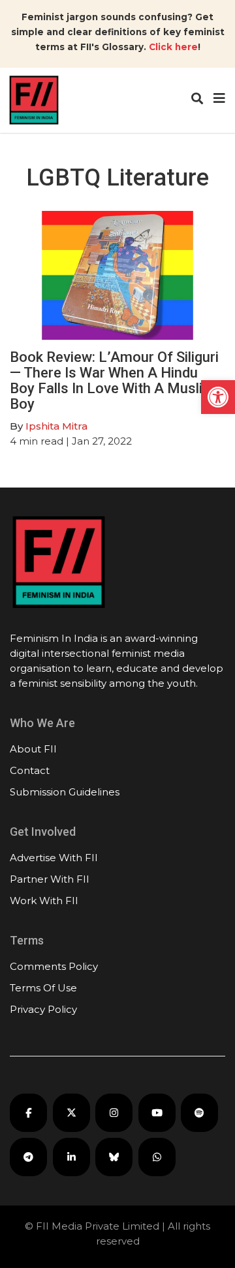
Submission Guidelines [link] (64, 792)
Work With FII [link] (44, 900)
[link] (218, 397)
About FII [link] (33, 749)
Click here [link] (173, 47)
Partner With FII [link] (49, 879)
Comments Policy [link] (54, 966)
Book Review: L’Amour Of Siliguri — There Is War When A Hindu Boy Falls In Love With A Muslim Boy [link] (114, 381)
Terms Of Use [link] (43, 988)
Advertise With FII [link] (54, 857)
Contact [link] (30, 770)
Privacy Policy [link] (43, 1009)
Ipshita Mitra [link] (56, 426)
